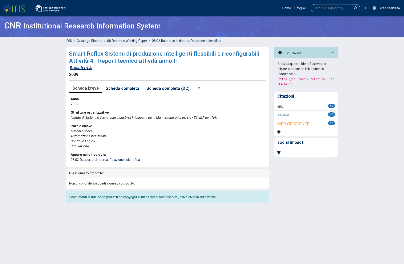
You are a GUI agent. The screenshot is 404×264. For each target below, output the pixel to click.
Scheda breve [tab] (85, 88)
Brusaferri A (81, 67)
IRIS (69, 41)
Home (286, 8)
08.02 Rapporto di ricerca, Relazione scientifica (186, 41)
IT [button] (365, 8)
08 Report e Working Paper (127, 41)
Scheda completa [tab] (122, 88)
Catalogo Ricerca (89, 41)
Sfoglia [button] (299, 8)
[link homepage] (15, 8)
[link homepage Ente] (50, 8)
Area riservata (389, 8)
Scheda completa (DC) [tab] (168, 88)
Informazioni (291, 52)
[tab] (199, 88)
